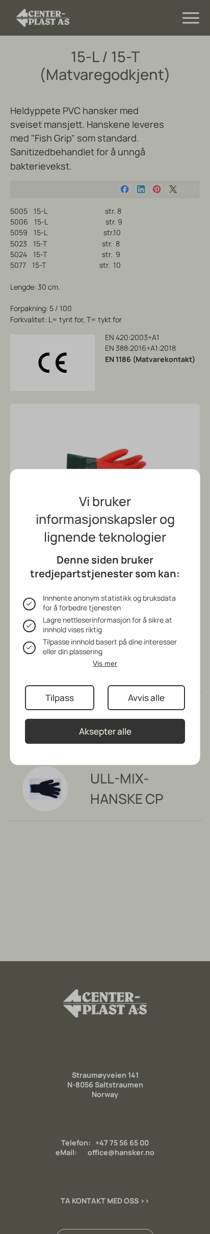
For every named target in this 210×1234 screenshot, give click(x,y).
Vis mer (105, 663)
